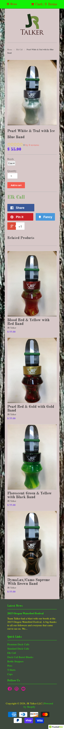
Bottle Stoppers (15, 661)
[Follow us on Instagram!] (17, 690)
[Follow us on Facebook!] (10, 690)
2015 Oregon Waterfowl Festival (25, 613)
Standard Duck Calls (18, 648)
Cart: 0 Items (46, 4)
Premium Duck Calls (18, 644)
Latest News (15, 606)
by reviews (32, 145)
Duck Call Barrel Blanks (20, 657)
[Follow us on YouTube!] (23, 690)
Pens (9, 665)
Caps (10, 674)
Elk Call (11, 652)
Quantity (12, 170)
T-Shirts (11, 669)
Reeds (10, 159)
